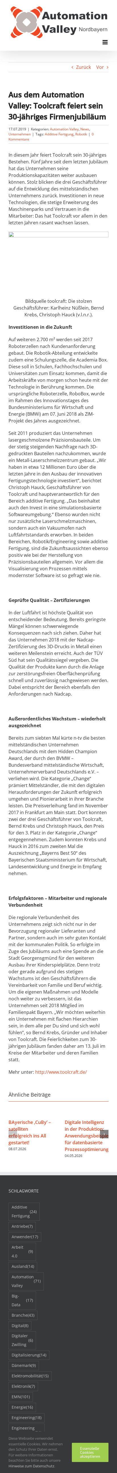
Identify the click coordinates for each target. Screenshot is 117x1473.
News (84, 129)
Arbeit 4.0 (22, 1251)
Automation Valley (64, 129)
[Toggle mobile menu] (105, 42)
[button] (13, 1134)
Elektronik (23, 1386)
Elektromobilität (30, 1375)
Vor (100, 67)
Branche (23, 1315)
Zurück (83, 67)
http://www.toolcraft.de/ (61, 1072)
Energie (22, 1407)
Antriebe (22, 1226)
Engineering (26, 1417)
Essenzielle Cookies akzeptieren (90, 1452)
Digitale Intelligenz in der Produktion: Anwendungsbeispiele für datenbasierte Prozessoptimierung (88, 1135)
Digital (20, 1325)
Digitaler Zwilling (22, 1340)
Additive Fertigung (59, 134)
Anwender (25, 1236)
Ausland (23, 1266)
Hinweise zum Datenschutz (31, 1465)
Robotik (81, 134)
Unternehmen (20, 134)
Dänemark (24, 1365)
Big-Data (22, 1300)
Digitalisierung (29, 1355)
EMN (21, 1396)
